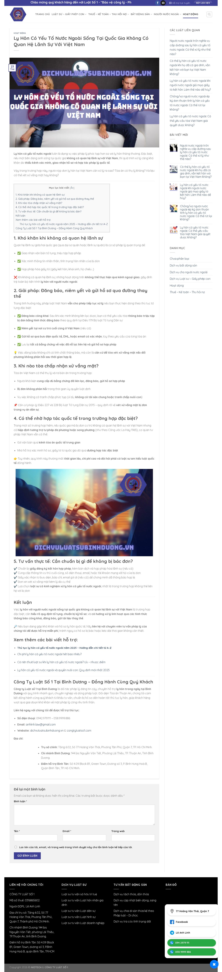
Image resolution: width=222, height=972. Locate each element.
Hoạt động (190, 14)
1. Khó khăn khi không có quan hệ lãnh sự (40, 194)
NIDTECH (36, 967)
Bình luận (20, 801)
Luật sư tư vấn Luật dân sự (78, 911)
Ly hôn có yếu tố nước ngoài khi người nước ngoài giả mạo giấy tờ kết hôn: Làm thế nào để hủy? (190, 85)
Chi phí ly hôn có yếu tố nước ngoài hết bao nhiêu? (49, 654)
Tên (17, 831)
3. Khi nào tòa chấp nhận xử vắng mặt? (39, 203)
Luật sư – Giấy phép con (68, 14)
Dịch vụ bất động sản (183, 265)
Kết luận (20, 215)
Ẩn (72, 187)
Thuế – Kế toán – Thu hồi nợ (107, 14)
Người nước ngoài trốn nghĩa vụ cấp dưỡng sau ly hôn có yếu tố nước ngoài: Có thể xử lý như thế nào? (190, 47)
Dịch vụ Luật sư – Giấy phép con (190, 278)
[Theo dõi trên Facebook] (157, 3)
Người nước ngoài (166, 14)
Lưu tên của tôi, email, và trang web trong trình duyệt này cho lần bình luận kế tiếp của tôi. (76, 847)
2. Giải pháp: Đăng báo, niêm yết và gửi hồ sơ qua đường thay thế (55, 198)
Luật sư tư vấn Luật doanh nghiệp (83, 923)
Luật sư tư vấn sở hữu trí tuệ (79, 894)
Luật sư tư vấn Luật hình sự (79, 917)
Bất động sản (140, 14)
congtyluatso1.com (79, 730)
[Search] (209, 14)
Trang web (118, 831)
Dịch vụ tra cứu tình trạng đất (132, 921)
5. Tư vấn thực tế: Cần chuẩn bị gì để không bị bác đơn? (48, 211)
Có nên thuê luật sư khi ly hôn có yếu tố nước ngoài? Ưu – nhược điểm (61, 662)
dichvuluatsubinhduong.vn (46, 730)
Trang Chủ (42, 14)
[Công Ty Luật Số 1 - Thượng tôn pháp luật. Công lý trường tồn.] (20, 14)
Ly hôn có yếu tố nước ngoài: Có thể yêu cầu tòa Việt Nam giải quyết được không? (190, 121)
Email (67, 831)
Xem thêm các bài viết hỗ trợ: (33, 219)
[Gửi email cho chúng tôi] (163, 3)
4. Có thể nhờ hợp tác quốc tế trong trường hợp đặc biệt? (50, 207)
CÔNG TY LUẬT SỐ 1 (56, 967)
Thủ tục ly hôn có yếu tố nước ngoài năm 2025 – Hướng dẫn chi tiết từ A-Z (64, 224)
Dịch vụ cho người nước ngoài (188, 272)
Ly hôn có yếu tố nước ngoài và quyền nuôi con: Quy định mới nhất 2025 (63, 670)
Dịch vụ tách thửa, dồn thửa (131, 894)
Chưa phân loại (179, 258)
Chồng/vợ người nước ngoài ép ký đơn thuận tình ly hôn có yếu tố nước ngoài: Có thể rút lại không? (190, 103)
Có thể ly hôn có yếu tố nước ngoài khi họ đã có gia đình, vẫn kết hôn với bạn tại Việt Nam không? (190, 67)
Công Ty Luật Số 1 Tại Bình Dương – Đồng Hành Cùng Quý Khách (54, 228)
